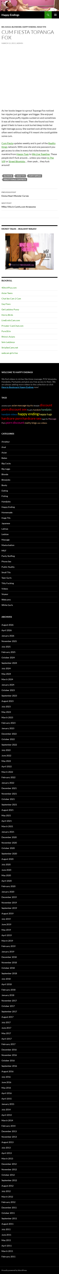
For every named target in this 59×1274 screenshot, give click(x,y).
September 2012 (9, 1180)
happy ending (28, 414)
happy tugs (45, 414)
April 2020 (7, 880)
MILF (4, 550)
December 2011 (9, 1207)
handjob (37, 410)
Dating (5, 490)
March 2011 (7, 1251)
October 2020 (8, 848)
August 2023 (7, 701)
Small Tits (6, 572)
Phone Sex (6, 561)
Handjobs (6, 501)
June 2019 (6, 924)
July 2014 (6, 1109)
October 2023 (8, 690)
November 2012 (9, 1169)
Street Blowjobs (17, 161)
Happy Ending (29, 27)
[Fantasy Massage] (29, 251)
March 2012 (7, 1196)
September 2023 (9, 695)
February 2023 (8, 723)
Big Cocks (6, 463)
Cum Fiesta (7, 143)
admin (20, 43)
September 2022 (9, 744)
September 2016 (9, 1066)
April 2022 (7, 766)
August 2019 (7, 913)
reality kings (31, 423)
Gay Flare (6, 304)
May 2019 (6, 929)
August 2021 (7, 810)
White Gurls (7, 605)
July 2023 (6, 706)
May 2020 (6, 875)
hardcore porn (12, 418)
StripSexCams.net (10, 347)
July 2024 (6, 668)
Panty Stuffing (8, 556)
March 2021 (7, 826)
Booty (4, 485)
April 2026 (7, 630)
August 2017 (7, 1017)
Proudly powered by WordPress (14, 1270)
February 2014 (8, 1126)
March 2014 (7, 1120)
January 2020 (8, 891)
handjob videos (9, 414)
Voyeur (5, 594)
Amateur (6, 441)
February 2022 (8, 777)
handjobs (46, 409)
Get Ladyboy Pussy (10, 309)
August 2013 (7, 1142)
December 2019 (9, 897)
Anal (4, 447)
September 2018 (9, 973)
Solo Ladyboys (8, 342)
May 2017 (6, 1033)
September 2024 (9, 663)
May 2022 (6, 761)
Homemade (7, 512)
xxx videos (42, 423)
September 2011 (9, 1218)
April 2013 (7, 1153)
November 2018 (9, 962)
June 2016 (6, 1082)
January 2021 (8, 831)
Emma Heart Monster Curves (15, 194)
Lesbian (5, 534)
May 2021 (6, 815)
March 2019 (7, 940)
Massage (6, 539)
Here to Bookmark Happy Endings (18, 387)
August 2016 (7, 1071)
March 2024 (7, 679)
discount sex (18, 409)
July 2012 (6, 1191)
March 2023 (7, 717)
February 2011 (8, 1256)
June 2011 (6, 1234)
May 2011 (6, 1240)
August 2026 (7, 625)
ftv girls (30, 410)
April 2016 (7, 1093)
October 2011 (8, 1213)
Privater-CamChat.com (12, 325)
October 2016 (8, 1060)
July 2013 (6, 1147)
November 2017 (9, 1000)
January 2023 (8, 728)
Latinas (5, 528)
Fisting (5, 496)
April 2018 (7, 984)
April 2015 (7, 1098)
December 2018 (9, 957)
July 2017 (6, 1022)
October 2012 (8, 1175)
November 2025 (9, 641)
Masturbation (8, 545)
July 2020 (6, 864)
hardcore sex (32, 418)
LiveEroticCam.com (11, 320)
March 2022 (7, 772)
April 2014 (7, 1115)
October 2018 (8, 968)
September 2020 (9, 853)
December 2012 (9, 1164)
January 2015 (8, 1104)
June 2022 (6, 755)
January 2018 (8, 995)
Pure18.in (6, 331)
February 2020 (8, 886)
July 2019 (6, 919)
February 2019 (8, 946)
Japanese (6, 523)
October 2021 (8, 799)
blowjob (8, 176)
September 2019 (9, 908)
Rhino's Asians (8, 336)
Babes (4, 458)
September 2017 (9, 1011)
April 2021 (7, 821)
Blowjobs (17, 27)
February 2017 (8, 1044)
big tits (30, 405)
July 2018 (6, 979)
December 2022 (9, 733)
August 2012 (7, 1185)
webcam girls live (10, 353)
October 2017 (8, 1006)
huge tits (20, 176)
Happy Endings (10, 14)
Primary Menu (55, 14)
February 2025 (8, 652)
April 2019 (7, 935)
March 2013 (7, 1158)
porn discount (15, 422)
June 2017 (6, 1028)
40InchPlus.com (9, 287)
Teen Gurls (6, 577)
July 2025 (6, 646)
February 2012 (8, 1202)
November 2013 (9, 1136)
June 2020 (6, 870)
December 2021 (9, 788)
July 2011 (6, 1229)
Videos (5, 588)
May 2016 (6, 1087)
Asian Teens (7, 293)
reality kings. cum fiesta (15, 179)
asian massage (19, 405)
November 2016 (9, 1055)
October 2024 (8, 657)
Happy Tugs (22, 154)
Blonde (5, 474)
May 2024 (6, 674)
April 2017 (7, 1038)
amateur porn (6, 406)
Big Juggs (6, 27)
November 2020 (9, 842)
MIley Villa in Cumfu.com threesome (19, 205)
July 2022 (6, 750)
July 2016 (6, 1077)
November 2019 (9, 902)
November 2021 (9, 793)
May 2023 (6, 712)
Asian (4, 452)
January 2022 (8, 782)
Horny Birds (7, 315)
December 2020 (9, 837)
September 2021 (9, 804)
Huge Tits (41, 27)
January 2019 (8, 951)
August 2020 (7, 859)
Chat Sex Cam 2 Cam (11, 298)
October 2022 (8, 739)
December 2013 (9, 1131)
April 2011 (7, 1245)
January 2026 (8, 635)
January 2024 (8, 684)
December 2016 (9, 1049)
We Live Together (41, 154)
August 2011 (7, 1224)
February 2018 (8, 989)
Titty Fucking (8, 583)
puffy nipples (35, 176)
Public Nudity (8, 567)
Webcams (6, 599)
